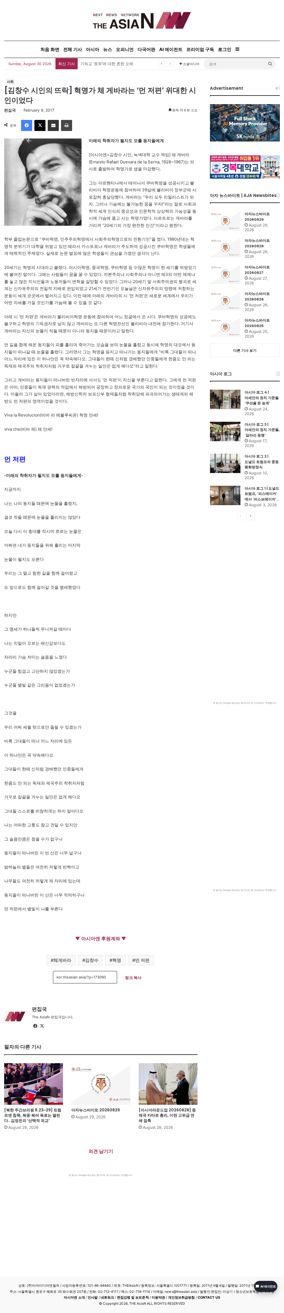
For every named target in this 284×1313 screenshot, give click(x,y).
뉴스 (107, 49)
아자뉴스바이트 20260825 (257, 323)
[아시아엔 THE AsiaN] (142, 20)
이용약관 (158, 1297)
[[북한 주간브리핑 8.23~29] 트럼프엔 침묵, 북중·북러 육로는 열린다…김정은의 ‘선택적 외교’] (33, 1084)
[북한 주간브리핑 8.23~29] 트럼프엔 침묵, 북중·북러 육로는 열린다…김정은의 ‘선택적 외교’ (32, 1115)
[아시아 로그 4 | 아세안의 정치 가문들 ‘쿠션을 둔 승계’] (225, 399)
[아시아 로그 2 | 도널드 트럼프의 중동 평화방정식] (225, 463)
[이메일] (53, 125)
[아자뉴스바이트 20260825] (225, 327)
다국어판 (146, 49)
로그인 (224, 49)
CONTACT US (209, 1297)
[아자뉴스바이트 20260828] (225, 247)
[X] (39, 125)
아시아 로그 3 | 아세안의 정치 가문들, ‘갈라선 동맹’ (262, 430)
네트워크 (107, 1297)
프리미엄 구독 (200, 49)
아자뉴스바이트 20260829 (95, 1110)
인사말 (93, 1297)
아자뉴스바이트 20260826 (257, 296)
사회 (10, 81)
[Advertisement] (100, 1218)
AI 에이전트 (170, 49)
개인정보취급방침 (181, 1297)
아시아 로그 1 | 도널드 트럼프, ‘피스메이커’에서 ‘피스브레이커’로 (262, 494)
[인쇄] (66, 125)
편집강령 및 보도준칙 (133, 1297)
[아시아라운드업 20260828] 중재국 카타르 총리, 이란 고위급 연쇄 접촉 (167, 1115)
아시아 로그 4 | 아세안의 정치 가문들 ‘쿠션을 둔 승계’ (262, 398)
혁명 (116, 960)
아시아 (92, 49)
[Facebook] (26, 125)
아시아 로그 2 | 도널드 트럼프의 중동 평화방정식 (262, 462)
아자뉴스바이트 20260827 (257, 269)
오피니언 (125, 49)
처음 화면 (49, 49)
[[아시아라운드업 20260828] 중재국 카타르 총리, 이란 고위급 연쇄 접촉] (168, 1084)
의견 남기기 (100, 1151)
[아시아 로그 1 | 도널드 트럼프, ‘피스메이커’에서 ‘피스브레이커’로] (225, 495)
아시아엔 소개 (74, 1297)
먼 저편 (142, 960)
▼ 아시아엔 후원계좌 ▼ (100, 938)
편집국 (10, 110)
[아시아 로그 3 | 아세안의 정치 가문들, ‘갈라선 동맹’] (225, 431)
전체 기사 (72, 49)
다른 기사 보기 (245, 350)
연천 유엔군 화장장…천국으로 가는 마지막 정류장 (123, 63)
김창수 (91, 960)
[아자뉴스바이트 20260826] (225, 300)
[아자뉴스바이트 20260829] (100, 1084)
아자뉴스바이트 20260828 (257, 243)
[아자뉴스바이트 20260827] (225, 274)
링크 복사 (133, 977)
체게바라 (62, 960)
